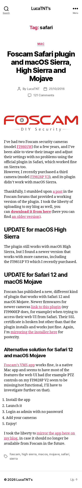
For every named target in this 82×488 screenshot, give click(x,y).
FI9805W (24, 147)
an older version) (26, 216)
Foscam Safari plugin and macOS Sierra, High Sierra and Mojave (41, 66)
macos (43, 454)
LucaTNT (33, 89)
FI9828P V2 (39, 177)
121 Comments (43, 95)
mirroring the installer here (34, 332)
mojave (54, 454)
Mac (41, 44)
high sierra (29, 454)
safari (65, 454)
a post (57, 191)
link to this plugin (46, 307)
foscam (15, 454)
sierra (14, 458)
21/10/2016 (56, 89)
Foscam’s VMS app (19, 365)
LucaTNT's (41, 8)
